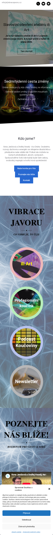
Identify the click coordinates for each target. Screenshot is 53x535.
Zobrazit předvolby (26, 526)
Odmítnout (26, 520)
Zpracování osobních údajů (31, 532)
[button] (49, 489)
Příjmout (26, 513)
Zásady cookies (16, 532)
